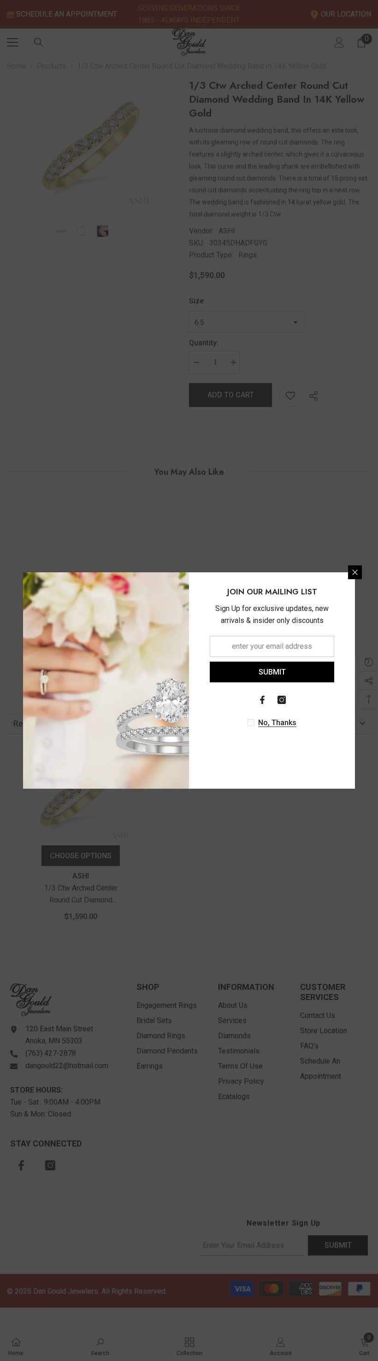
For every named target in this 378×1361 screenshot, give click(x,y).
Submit (272, 672)
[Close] (355, 572)
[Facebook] (262, 700)
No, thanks (277, 722)
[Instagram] (281, 700)
